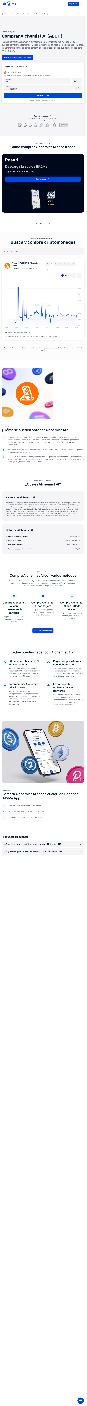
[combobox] (44, 251)
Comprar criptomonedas (18, 14)
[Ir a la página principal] (9, 4)
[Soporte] (80, 1401)
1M (56, 264)
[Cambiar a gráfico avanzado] (47, 270)
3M (60, 264)
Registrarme (41, 179)
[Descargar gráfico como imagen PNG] (73, 275)
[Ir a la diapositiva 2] (43, 223)
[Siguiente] (49, 223)
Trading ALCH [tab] (22, 67)
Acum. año (71, 264)
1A (64, 264)
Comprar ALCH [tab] (9, 67)
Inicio (7, 14)
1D (47, 264)
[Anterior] (36, 223)
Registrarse (73, 4)
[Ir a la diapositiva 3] (45, 223)
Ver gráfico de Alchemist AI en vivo (17, 57)
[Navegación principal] (81, 4)
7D (51, 264)
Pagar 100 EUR (43, 95)
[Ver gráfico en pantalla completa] (79, 275)
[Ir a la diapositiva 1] (40, 223)
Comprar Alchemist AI (43, 630)
